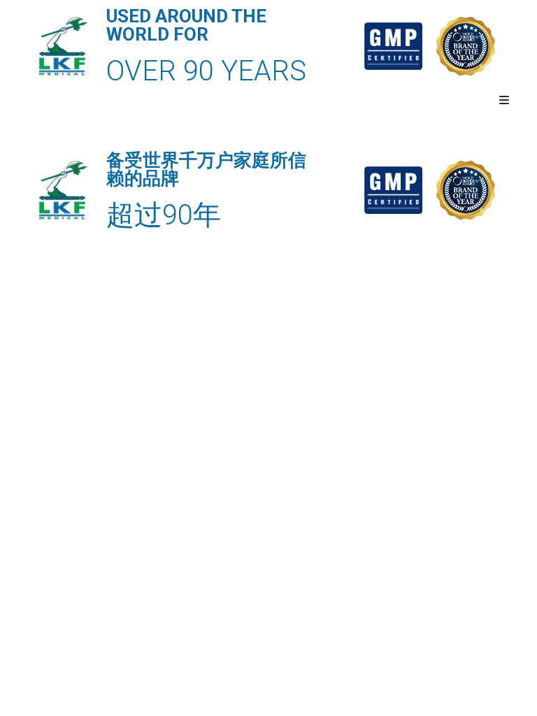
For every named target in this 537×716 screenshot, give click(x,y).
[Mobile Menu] (504, 100)
